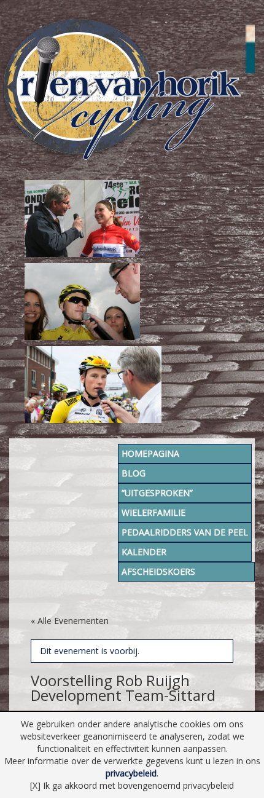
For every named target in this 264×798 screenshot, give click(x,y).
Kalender (144, 552)
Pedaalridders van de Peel (185, 532)
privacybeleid (131, 773)
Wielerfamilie (153, 512)
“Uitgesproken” (157, 493)
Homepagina (150, 453)
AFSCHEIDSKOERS (158, 571)
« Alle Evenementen (70, 620)
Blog (134, 473)
